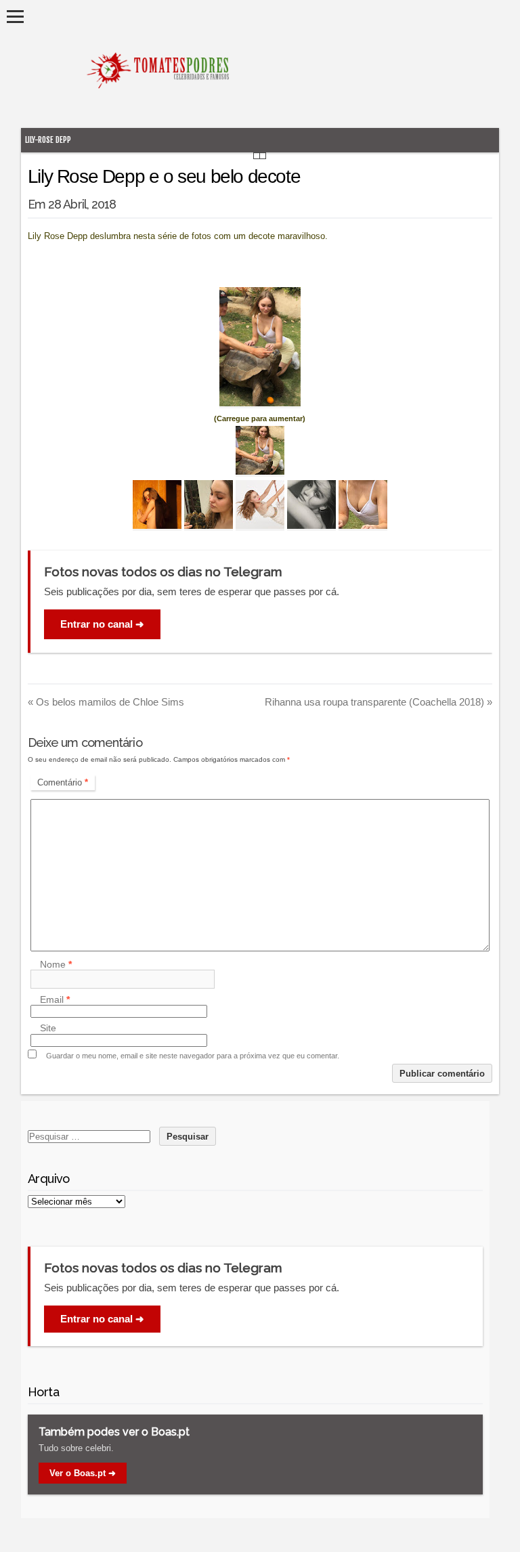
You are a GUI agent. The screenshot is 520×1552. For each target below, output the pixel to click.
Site (48, 1028)
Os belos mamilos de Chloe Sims (106, 702)
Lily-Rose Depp (48, 140)
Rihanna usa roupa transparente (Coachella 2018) (378, 702)
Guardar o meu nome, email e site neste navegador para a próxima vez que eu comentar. (192, 1056)
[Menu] (15, 16)
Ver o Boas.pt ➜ (82, 1473)
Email (55, 999)
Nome (56, 964)
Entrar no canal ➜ (102, 624)
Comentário (62, 782)
